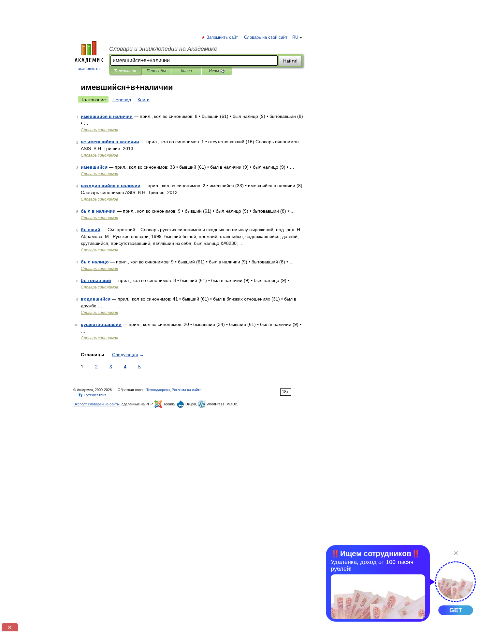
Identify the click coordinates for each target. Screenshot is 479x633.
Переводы (156, 71)
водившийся (95, 299)
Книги (186, 71)
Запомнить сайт (222, 37)
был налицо (95, 261)
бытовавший (96, 280)
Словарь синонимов (99, 130)
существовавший (101, 324)
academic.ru (89, 68)
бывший (90, 229)
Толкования (125, 71)
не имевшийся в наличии (110, 141)
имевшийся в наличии (107, 116)
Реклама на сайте (186, 390)
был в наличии (98, 211)
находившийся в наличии (110, 185)
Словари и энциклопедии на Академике (163, 49)
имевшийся (94, 167)
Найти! (290, 60)
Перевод (121, 99)
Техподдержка (158, 390)
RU (295, 37)
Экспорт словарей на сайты (96, 404)
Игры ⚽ (217, 71)
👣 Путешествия (92, 395)
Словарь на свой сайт (265, 37)
